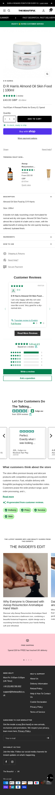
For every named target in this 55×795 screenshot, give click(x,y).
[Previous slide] (5, 309)
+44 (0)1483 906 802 (12, 686)
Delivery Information (39, 683)
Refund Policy (36, 688)
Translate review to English (26, 320)
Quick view (26, 185)
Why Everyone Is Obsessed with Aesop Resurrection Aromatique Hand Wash (23, 605)
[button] (9, 96)
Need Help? (13, 260)
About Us (34, 678)
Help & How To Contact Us (40, 695)
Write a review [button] (28, 371)
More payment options (27, 138)
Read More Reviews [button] (27, 333)
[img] (17, 286)
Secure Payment (15, 267)
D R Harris (8, 81)
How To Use (8, 244)
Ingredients (9, 237)
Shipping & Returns (16, 253)
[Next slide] (50, 309)
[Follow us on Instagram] (12, 762)
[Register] (48, 738)
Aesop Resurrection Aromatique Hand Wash (27, 165)
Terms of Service (37, 712)
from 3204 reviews (20, 414)
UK (18, 771)
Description (9, 196)
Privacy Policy (36, 707)
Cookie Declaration (38, 702)
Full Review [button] (16, 323)
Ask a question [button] (27, 378)
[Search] (9, 10)
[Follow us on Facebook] (6, 762)
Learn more (44, 3)
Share (5, 149)
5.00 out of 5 (34, 344)
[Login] (43, 11)
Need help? (47, 149)
